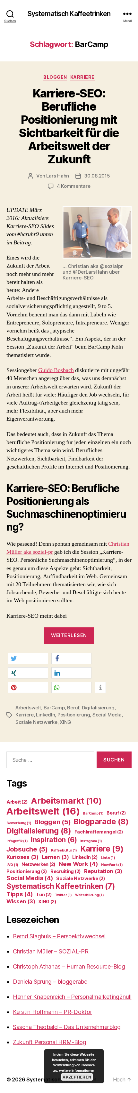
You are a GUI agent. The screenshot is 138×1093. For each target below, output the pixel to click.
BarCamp (54, 708)
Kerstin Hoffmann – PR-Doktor (52, 1011)
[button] (28, 658)
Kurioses (22, 857)
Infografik (17, 841)
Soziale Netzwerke (36, 722)
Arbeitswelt (28, 708)
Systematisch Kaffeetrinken (69, 13)
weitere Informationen (76, 1070)
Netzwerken (39, 864)
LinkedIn (45, 715)
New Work (78, 864)
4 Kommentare (74, 186)
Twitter (63, 895)
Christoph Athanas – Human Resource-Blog (69, 966)
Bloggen (55, 77)
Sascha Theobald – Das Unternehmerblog (67, 1027)
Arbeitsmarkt (66, 801)
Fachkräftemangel (99, 831)
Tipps (19, 894)
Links (108, 858)
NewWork (112, 865)
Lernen (55, 857)
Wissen (20, 901)
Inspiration (54, 839)
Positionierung (73, 715)
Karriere (82, 77)
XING (65, 722)
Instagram (91, 841)
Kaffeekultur (64, 850)
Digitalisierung (98, 708)
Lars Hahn (57, 176)
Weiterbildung (89, 895)
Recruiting (65, 871)
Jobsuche (27, 849)
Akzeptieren (77, 1077)
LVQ (12, 865)
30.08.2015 (97, 176)
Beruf (73, 708)
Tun (44, 894)
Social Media (107, 715)
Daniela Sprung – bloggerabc (50, 981)
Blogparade (101, 821)
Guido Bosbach (56, 370)
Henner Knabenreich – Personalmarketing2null (72, 996)
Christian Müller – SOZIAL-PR (50, 951)
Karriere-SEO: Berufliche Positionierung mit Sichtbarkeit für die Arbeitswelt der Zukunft (69, 126)
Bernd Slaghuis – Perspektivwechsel (59, 936)
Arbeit (17, 802)
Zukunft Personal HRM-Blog (49, 1042)
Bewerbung (18, 823)
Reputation (103, 871)
